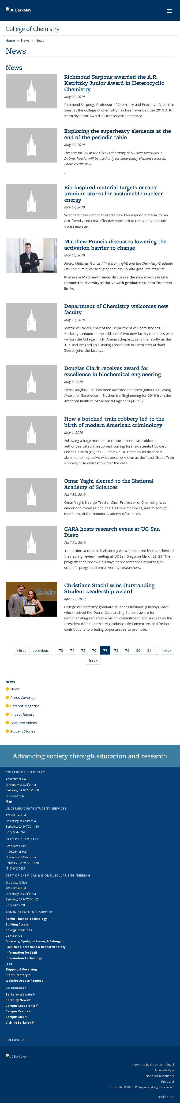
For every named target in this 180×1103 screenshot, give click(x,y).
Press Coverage (23, 697)
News (25, 40)
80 (139, 651)
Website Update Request (24, 981)
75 (84, 651)
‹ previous (42, 650)
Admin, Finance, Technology (26, 919)
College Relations (19, 930)
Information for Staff (21, 953)
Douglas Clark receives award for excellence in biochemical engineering (112, 371)
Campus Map (16, 1017)
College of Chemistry (33, 29)
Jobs (9, 964)
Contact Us (14, 936)
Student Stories (22, 731)
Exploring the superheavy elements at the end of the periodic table (117, 134)
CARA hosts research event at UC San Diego (112, 531)
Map (9, 801)
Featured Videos (23, 722)
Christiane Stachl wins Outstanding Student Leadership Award (109, 588)
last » (95, 660)
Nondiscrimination (160, 1076)
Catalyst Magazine (25, 705)
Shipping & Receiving (21, 969)
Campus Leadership (22, 1006)
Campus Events (18, 1011)
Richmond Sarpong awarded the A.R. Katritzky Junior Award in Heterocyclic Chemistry (114, 83)
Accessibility (164, 1070)
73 (62, 651)
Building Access (17, 924)
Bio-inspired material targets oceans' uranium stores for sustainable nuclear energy (113, 193)
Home (10, 40)
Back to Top (166, 1097)
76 (95, 651)
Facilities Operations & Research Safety (36, 947)
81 (150, 651)
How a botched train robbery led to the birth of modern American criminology (114, 421)
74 (73, 651)
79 (128, 651)
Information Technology (24, 958)
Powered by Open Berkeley (153, 1064)
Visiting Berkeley (20, 1023)
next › (168, 650)
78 (117, 651)
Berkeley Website (20, 994)
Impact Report (22, 714)
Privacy (167, 1081)
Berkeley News (18, 1000)
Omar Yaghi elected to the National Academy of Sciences (109, 483)
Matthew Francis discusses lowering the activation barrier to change (115, 244)
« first (22, 650)
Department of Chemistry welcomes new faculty (116, 309)
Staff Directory (18, 975)
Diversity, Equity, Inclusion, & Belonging (35, 941)
